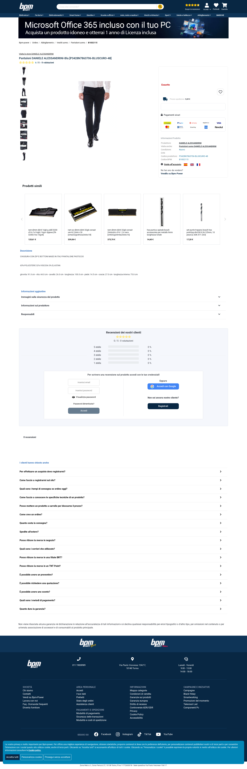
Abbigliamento (203, 15)
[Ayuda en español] (185, 164)
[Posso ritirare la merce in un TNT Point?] (220, 566)
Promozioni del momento (196, 700)
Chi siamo (28, 690)
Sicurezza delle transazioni (89, 716)
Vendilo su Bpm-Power (172, 173)
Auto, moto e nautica (128, 15)
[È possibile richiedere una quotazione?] (220, 583)
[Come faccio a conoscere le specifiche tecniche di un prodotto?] (220, 497)
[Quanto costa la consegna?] (220, 523)
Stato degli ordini (84, 700)
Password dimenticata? (83, 404)
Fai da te (38, 15)
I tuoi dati (81, 694)
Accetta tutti (12, 757)
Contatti (27, 694)
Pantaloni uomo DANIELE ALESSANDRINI (197, 146)
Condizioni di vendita (140, 694)
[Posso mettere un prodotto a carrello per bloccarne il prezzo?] (220, 506)
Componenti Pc (191, 707)
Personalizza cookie (32, 757)
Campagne (189, 690)
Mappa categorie (138, 690)
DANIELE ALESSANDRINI (190, 143)
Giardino (90, 15)
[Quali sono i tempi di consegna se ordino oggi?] (220, 489)
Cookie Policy (137, 714)
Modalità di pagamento (88, 713)
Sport (167, 15)
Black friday (190, 694)
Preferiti (80, 697)
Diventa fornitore (31, 707)
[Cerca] (160, 6)
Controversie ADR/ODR (141, 707)
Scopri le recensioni (192, 9)
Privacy (133, 711)
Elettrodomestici (55, 15)
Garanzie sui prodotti (140, 697)
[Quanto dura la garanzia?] (220, 609)
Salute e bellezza (183, 15)
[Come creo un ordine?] (220, 514)
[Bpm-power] (26, 6)
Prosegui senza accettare (57, 757)
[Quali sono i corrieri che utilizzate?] (220, 549)
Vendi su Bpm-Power (33, 697)
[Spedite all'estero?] (220, 532)
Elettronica (23, 15)
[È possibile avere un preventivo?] (220, 575)
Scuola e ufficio (107, 15)
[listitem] (43, 219)
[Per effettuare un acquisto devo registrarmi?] (220, 471)
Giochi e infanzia (151, 15)
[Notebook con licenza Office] (123, 27)
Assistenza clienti (85, 704)
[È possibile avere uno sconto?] (220, 592)
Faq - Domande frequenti (35, 704)
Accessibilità (136, 718)
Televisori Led (190, 704)
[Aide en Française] (198, 164)
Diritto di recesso (138, 704)
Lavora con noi (30, 700)
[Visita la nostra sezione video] (159, 642)
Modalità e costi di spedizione (91, 720)
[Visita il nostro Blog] (87, 642)
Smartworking (191, 697)
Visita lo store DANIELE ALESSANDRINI (36, 54)
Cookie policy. (34, 750)
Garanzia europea (139, 700)
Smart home (74, 15)
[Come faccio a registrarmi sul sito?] (220, 480)
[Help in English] (192, 164)
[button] (22, 219)
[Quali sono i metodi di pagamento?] (220, 600)
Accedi (79, 690)
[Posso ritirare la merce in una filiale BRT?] (220, 557)
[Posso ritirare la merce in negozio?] (220, 540)
